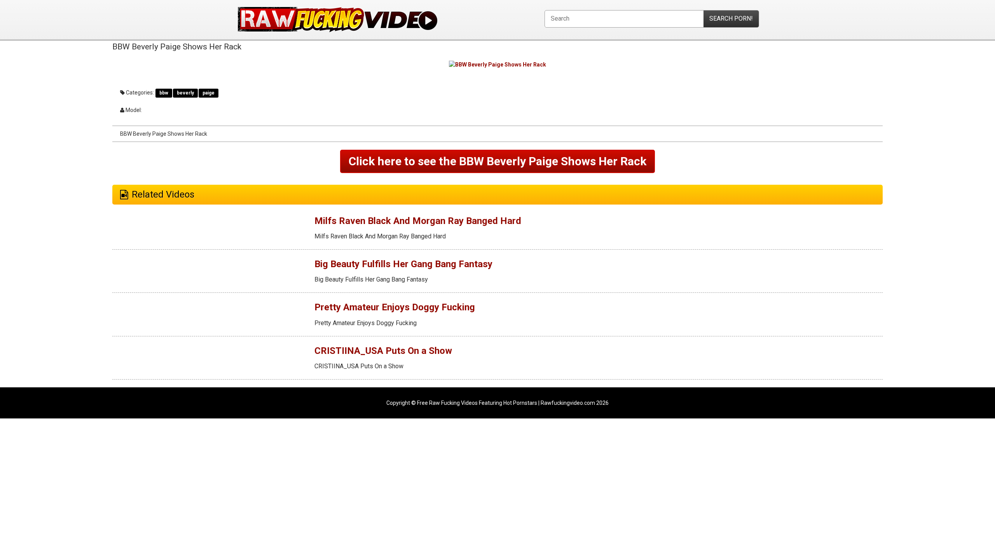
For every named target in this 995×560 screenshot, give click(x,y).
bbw (163, 93)
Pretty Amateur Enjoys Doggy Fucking (394, 307)
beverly (185, 93)
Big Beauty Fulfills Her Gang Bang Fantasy (403, 264)
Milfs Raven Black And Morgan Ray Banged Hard (417, 220)
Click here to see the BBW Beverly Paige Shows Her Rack (497, 161)
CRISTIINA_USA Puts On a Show (383, 350)
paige (208, 93)
